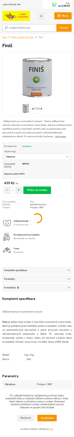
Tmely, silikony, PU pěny (22, 37)
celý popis (60, 136)
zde (51, 429)
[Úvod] (16, 16)
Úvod (4, 37)
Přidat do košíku (37, 190)
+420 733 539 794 (11, 4)
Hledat (64, 27)
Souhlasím (47, 418)
